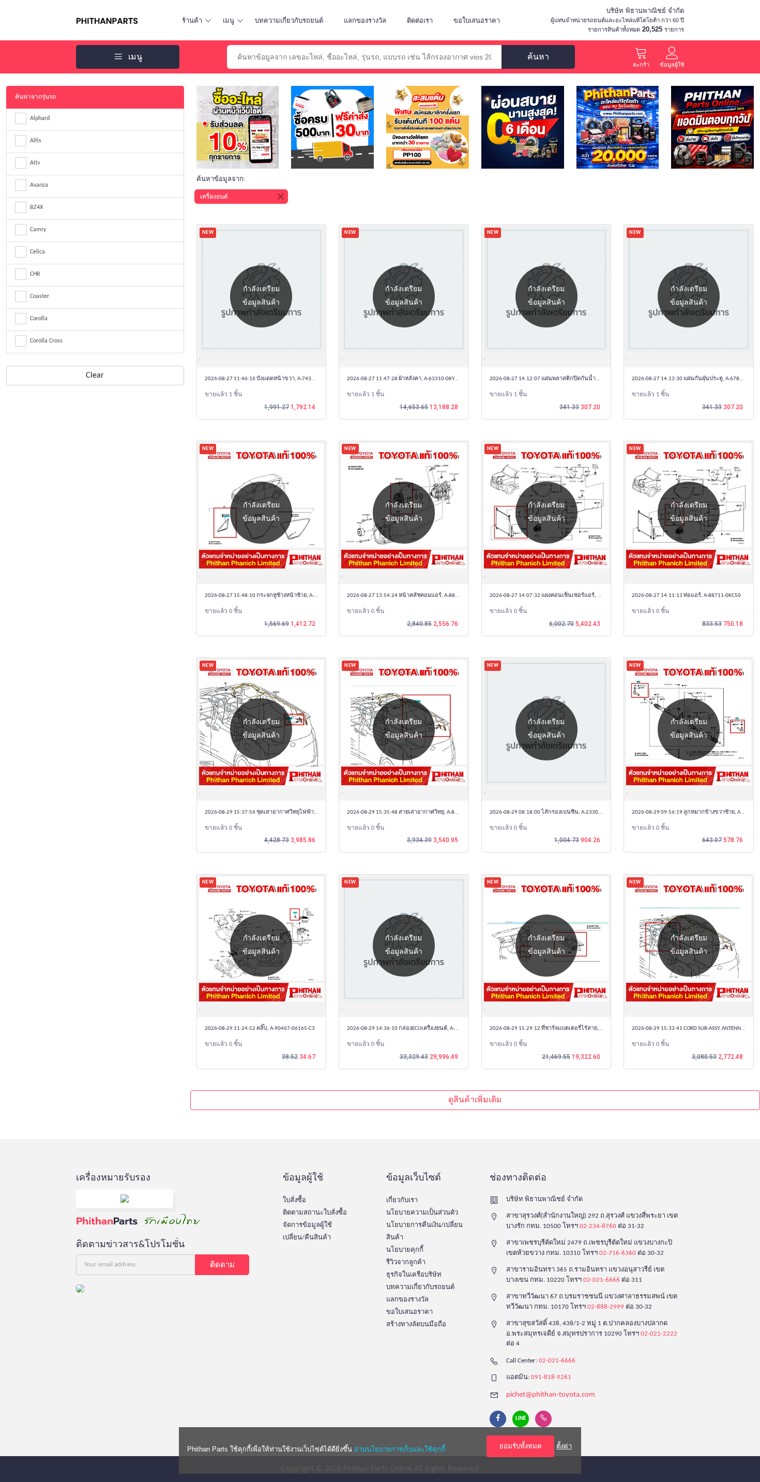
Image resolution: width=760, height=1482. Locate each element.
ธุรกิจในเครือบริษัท (414, 1274)
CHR (35, 274)
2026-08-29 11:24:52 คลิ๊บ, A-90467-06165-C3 (260, 1028)
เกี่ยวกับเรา (402, 1200)
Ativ (35, 163)
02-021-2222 (659, 1333)
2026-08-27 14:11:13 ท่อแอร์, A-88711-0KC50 (686, 595)
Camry (38, 230)
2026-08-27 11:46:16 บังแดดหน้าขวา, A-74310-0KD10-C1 (274, 379)
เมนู (228, 20)
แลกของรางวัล (365, 20)
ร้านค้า (192, 20)
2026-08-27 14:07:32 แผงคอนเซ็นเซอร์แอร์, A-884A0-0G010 (562, 595)
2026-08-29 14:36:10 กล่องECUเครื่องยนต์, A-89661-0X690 (417, 1028)
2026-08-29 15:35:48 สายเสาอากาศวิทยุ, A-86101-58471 (415, 812)
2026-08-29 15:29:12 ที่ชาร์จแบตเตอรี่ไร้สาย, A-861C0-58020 (563, 1028)
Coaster (39, 296)
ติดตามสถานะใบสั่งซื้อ (315, 1212)
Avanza (39, 185)
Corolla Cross (46, 341)
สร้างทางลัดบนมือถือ (416, 1324)
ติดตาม (222, 1264)
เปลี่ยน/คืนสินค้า (307, 1237)
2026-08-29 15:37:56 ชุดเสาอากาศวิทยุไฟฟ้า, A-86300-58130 (279, 812)
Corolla (39, 319)
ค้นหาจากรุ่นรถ (35, 97)
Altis (35, 141)
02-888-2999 (605, 1307)
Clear (95, 375)
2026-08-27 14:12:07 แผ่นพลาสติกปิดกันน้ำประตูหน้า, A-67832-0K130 (575, 379)
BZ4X (36, 207)
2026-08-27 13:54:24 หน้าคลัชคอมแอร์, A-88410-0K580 (414, 595)
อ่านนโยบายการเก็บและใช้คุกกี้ (399, 1449)
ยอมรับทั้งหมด (520, 1446)
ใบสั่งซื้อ (294, 1200)
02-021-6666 (601, 1280)
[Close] (280, 196)
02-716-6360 (617, 1253)
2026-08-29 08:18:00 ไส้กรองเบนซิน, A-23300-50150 (554, 812)
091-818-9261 (551, 1377)
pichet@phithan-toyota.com (550, 1395)
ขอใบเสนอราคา (476, 20)
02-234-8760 (598, 1226)
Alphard (40, 118)
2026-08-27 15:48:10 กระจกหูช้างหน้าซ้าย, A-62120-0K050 (275, 595)
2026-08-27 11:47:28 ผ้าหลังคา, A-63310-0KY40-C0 (407, 379)
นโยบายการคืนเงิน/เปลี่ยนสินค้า (424, 1231)
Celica (37, 252)
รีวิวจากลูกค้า (405, 1262)
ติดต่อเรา (420, 20)
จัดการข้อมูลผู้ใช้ (307, 1225)
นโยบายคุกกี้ (404, 1250)
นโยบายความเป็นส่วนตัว (422, 1212)
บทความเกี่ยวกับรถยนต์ (289, 20)
